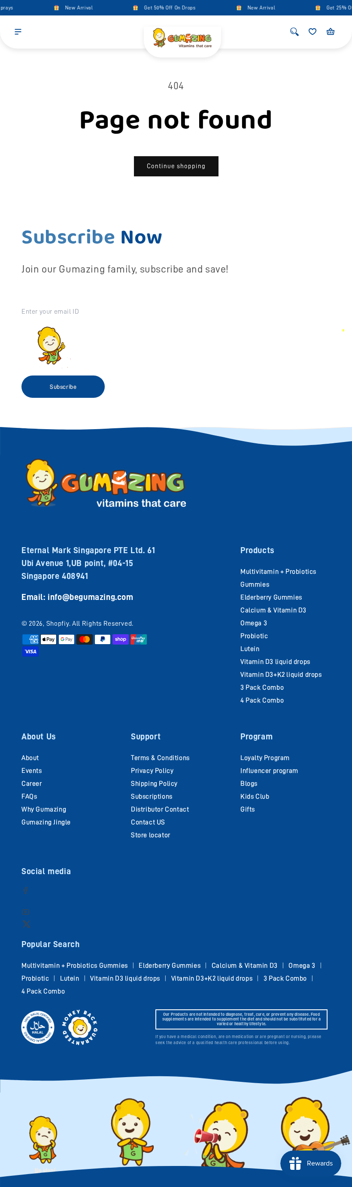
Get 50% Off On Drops (164, 7)
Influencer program (269, 770)
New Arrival (73, 7)
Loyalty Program (265, 757)
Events (31, 770)
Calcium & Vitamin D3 (273, 610)
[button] (18, 31)
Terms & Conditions (160, 757)
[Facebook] (25, 890)
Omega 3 (253, 623)
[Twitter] (26, 924)
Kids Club (254, 796)
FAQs (29, 796)
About (30, 757)
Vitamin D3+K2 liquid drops (281, 674)
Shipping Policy (154, 783)
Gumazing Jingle (46, 822)
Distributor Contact (160, 809)
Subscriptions (152, 796)
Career (31, 783)
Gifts (247, 809)
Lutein (250, 648)
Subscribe (63, 387)
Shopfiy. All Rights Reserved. (90, 623)
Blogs (249, 783)
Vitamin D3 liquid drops (275, 661)
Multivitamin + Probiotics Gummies (74, 965)
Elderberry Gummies (271, 597)
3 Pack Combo (262, 687)
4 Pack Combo (262, 700)
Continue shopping (176, 166)
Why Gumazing (43, 809)
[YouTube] (25, 912)
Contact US (148, 822)
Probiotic (254, 636)
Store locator (150, 835)
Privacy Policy (152, 770)
